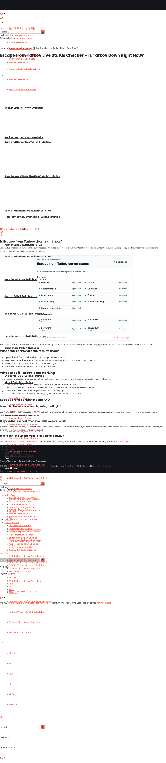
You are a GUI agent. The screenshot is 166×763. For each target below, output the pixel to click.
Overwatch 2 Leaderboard (22, 507)
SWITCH (13, 704)
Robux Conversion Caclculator (24, 591)
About (8, 446)
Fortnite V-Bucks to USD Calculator (26, 612)
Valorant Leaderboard (20, 513)
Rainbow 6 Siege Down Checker (25, 540)
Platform (8, 643)
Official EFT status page (121, 338)
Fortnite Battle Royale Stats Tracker (27, 581)
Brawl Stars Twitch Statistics (22, 348)
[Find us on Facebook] (1, 757)
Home (3, 48)
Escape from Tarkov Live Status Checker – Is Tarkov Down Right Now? (43, 48)
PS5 (11, 673)
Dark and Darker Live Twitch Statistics (28, 142)
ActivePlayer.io (124, 441)
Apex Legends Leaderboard (22, 516)
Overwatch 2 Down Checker (23, 519)
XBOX (11, 694)
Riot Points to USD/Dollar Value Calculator (30, 478)
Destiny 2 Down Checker (21, 444)
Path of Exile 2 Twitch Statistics (23, 245)
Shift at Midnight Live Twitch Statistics (28, 210)
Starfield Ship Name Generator (24, 622)
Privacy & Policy (12, 452)
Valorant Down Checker (21, 418)
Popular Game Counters (21, 35)
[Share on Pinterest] (2, 232)
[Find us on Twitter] (4, 757)
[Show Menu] (1, 18)
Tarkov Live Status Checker (22, 451)
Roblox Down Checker (20, 525)
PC (10, 663)
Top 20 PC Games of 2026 (22, 29)
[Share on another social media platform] (1, 235)
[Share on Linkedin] (1, 232)
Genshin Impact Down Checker (24, 531)
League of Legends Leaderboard (25, 510)
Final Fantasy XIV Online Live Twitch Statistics (32, 176)
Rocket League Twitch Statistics (24, 137)
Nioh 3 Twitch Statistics (19, 455)
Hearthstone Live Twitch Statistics (25, 279)
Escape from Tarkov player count (22, 441)
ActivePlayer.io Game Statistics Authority (28, 466)
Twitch (8, 519)
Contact (9, 455)
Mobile (12, 653)
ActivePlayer (10, 18)
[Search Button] (1, 716)
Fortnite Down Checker (20, 528)
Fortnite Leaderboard (19, 42)
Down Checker (12, 522)
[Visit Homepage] (9, 5)
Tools (7, 458)
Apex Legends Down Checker (23, 438)
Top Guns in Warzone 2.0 (21, 632)
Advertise (9, 449)
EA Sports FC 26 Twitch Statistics (24, 313)
